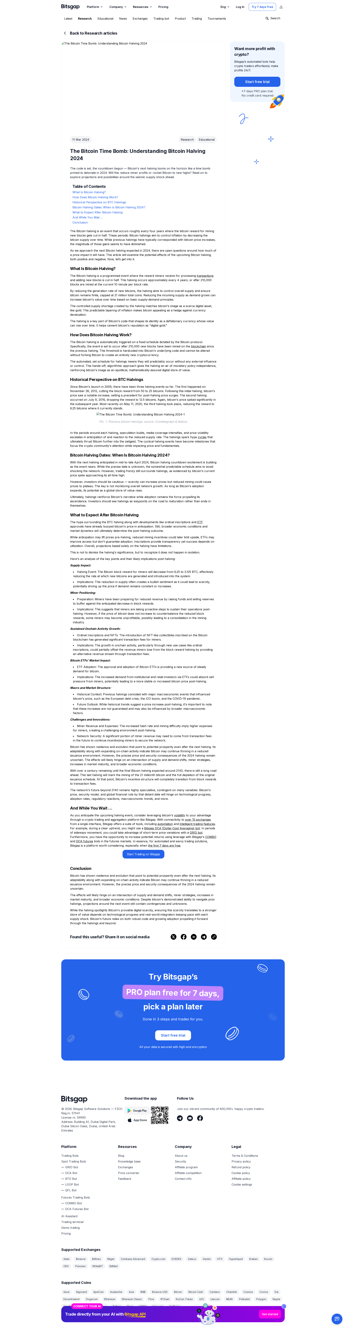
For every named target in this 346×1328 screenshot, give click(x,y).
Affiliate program (186, 1167)
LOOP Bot (72, 1184)
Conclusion (80, 222)
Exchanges (125, 1167)
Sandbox (68, 1306)
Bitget (110, 1258)
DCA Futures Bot (76, 1209)
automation (165, 824)
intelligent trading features (197, 824)
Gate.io (192, 1258)
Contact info (183, 1179)
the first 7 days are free (164, 845)
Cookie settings (242, 1184)
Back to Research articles (93, 33)
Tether (117, 1306)
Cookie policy (241, 1173)
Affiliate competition (188, 1173)
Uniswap (158, 1306)
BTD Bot (71, 1179)
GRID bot (196, 832)
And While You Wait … (87, 217)
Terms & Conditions (245, 1155)
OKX (66, 1266)
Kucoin (268, 1258)
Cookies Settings (18, 1321)
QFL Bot (70, 1190)
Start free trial (257, 82)
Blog (121, 1155)
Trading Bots (70, 1155)
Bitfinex (96, 1258)
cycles (202, 437)
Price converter (128, 1173)
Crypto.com (158, 1258)
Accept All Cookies (324, 1321)
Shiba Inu (86, 1306)
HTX (220, 1258)
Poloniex (80, 1266)
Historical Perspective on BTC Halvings (99, 202)
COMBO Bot (73, 1203)
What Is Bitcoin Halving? (89, 192)
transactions (205, 276)
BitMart (114, 1266)
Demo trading (70, 1227)
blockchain (198, 346)
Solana (102, 1306)
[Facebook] (200, 1118)
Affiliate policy (241, 1179)
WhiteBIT (97, 1266)
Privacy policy (241, 1161)
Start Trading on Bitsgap (143, 854)
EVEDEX (176, 1258)
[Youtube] (190, 1118)
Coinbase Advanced (133, 1258)
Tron (130, 1306)
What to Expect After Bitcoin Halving (97, 212)
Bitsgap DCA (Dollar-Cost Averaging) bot (172, 828)
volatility (179, 815)
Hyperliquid (236, 1258)
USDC (142, 1306)
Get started (270, 1294)
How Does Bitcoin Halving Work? (95, 197)
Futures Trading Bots (75, 1197)
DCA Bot (71, 1173)
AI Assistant (69, 1216)
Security (180, 1161)
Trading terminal (72, 1222)
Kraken (253, 1258)
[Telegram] (180, 1118)
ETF (200, 522)
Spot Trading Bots (73, 1161)
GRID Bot (71, 1167)
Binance (81, 1258)
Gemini (207, 1258)
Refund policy (241, 1167)
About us (181, 1155)
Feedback (124, 1179)
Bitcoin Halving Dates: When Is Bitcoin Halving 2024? (108, 207)
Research (187, 139)
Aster (66, 1258)
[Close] (283, 1286)
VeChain (174, 1306)
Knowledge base (129, 1161)
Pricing (66, 1233)
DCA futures (84, 841)
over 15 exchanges (198, 819)
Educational (207, 139)
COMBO (210, 837)
